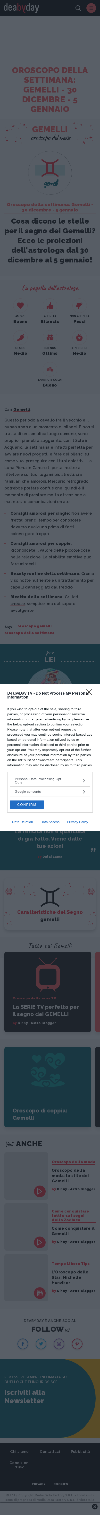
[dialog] (50, 757)
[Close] (90, 693)
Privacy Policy (77, 822)
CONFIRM (27, 805)
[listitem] (50, 780)
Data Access (50, 822)
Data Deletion (22, 822)
